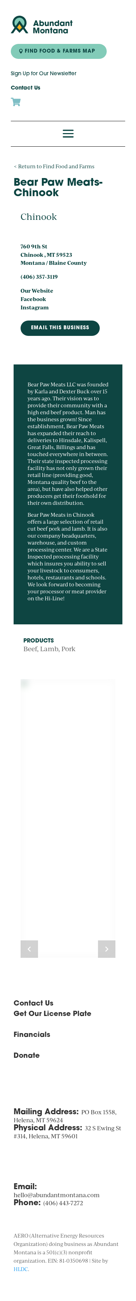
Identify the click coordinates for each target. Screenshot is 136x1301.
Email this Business (60, 328)
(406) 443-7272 (63, 1203)
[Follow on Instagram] (19, 1079)
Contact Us (25, 88)
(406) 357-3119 (39, 276)
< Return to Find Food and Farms (54, 166)
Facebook (33, 298)
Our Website (37, 290)
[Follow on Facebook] (33, 1079)
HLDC (21, 1269)
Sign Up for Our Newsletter (43, 74)
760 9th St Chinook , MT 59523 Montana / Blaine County (54, 255)
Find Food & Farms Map (60, 51)
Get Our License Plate (52, 1014)
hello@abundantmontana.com (57, 1195)
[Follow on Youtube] (47, 1079)
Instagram (35, 307)
